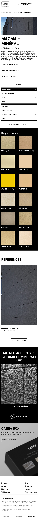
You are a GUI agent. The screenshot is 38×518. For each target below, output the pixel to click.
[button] (18, 4)
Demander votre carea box (9, 439)
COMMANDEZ (26, 4)
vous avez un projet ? (9, 76)
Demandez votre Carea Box (10, 70)
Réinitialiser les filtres (17, 124)
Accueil (3, 12)
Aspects (9, 12)
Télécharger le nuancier (9, 64)
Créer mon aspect (21, 416)
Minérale (16, 12)
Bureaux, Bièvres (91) (9, 328)
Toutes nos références (19, 341)
